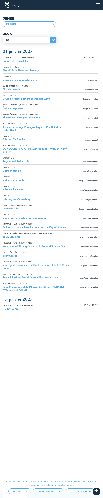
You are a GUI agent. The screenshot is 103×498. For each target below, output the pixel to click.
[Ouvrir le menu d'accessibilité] (96, 491)
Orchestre (10, 24)
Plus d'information (80, 491)
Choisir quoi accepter (48, 491)
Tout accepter (19, 491)
